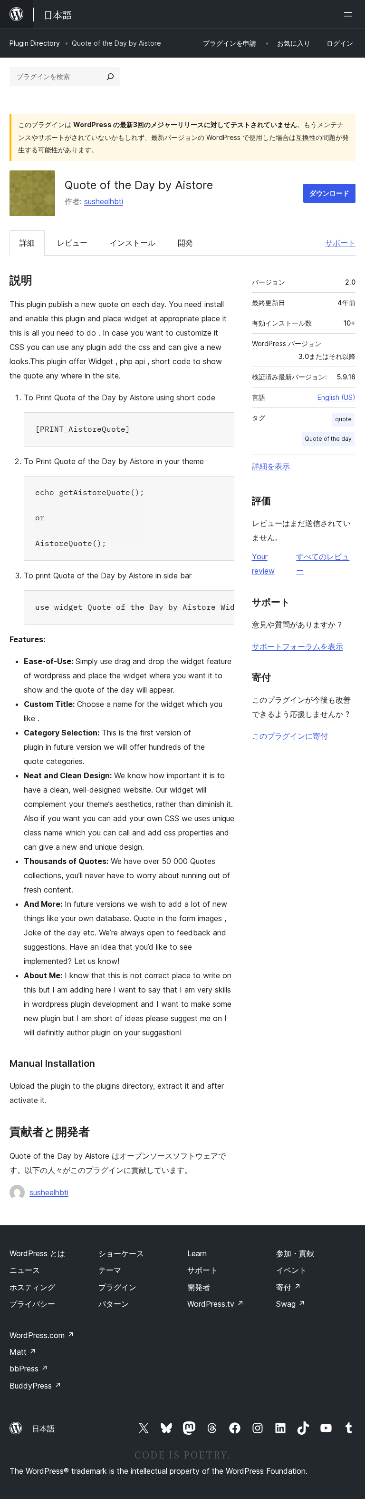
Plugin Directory (35, 43)
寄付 (288, 1287)
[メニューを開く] (350, 14)
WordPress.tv (215, 1304)
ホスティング (32, 1287)
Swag (290, 1304)
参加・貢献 (295, 1253)
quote (343, 419)
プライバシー (32, 1304)
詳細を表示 (271, 466)
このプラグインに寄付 (290, 736)
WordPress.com (42, 1335)
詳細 (27, 243)
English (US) (336, 397)
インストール (132, 243)
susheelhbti (103, 201)
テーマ (109, 1270)
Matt (23, 1352)
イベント (291, 1270)
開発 (185, 243)
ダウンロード (329, 193)
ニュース (25, 1270)
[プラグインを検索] (110, 76)
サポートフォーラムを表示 (297, 646)
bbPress (29, 1368)
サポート (340, 243)
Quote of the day (328, 438)
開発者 (198, 1287)
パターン (113, 1304)
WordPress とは (37, 1253)
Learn (197, 1253)
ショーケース (121, 1253)
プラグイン (117, 1287)
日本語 (43, 1428)
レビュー (72, 243)
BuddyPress (35, 1385)
